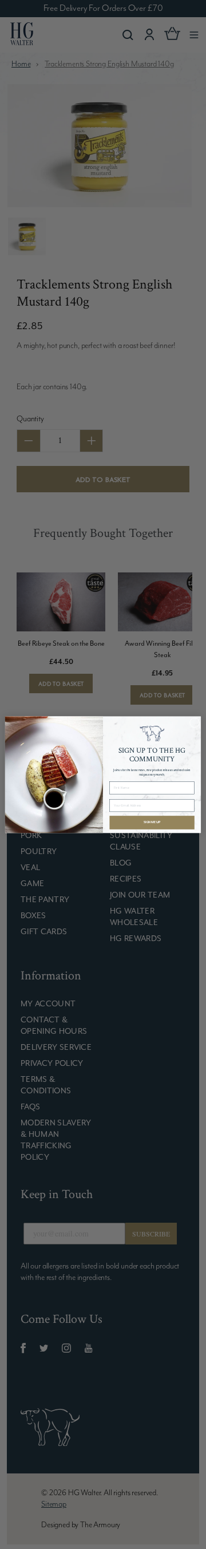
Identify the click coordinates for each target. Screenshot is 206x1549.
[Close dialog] (194, 722)
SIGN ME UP (152, 822)
